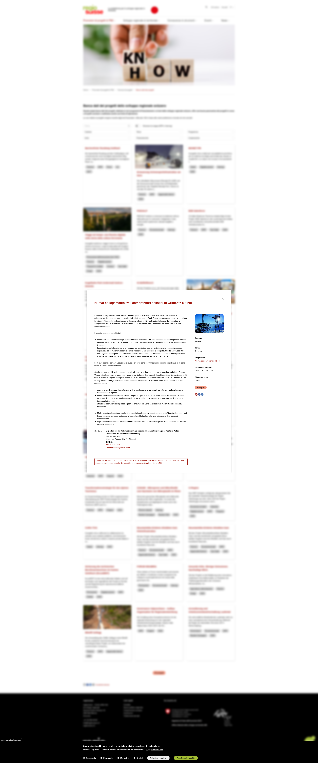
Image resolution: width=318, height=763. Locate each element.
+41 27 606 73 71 (113, 445)
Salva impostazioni (158, 758)
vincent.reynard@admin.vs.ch (118, 448)
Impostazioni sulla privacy (11, 740)
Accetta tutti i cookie (186, 758)
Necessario (91, 758)
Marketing (124, 758)
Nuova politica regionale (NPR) (207, 361)
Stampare (201, 387)
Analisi (140, 758)
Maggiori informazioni (154, 749)
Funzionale (108, 758)
